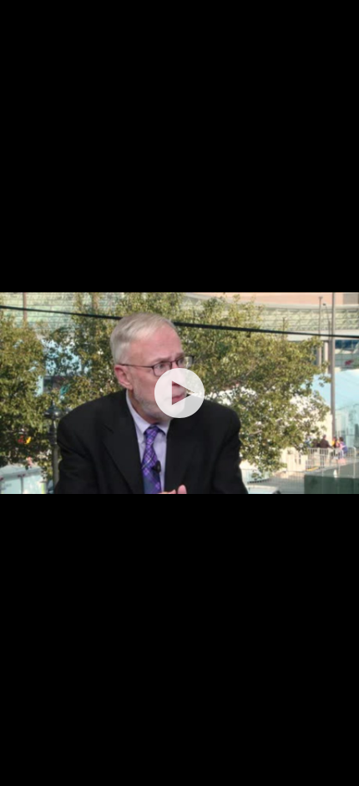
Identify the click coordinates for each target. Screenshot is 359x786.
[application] (179, 393)
